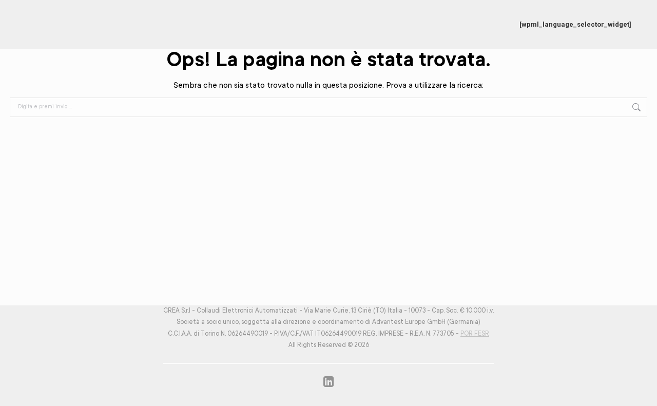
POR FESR (474, 334)
